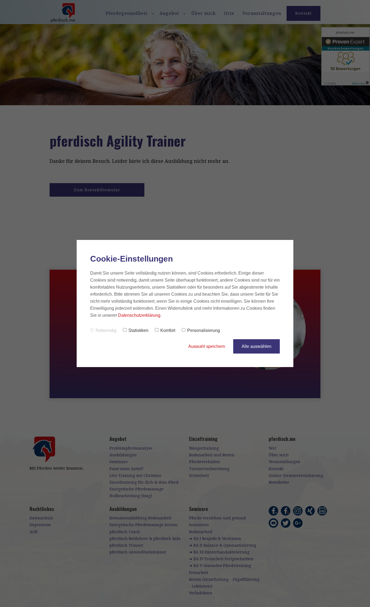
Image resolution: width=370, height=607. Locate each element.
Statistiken (138, 330)
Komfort (167, 330)
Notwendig (106, 330)
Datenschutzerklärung (139, 315)
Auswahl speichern (206, 346)
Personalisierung (203, 330)
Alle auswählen (256, 346)
